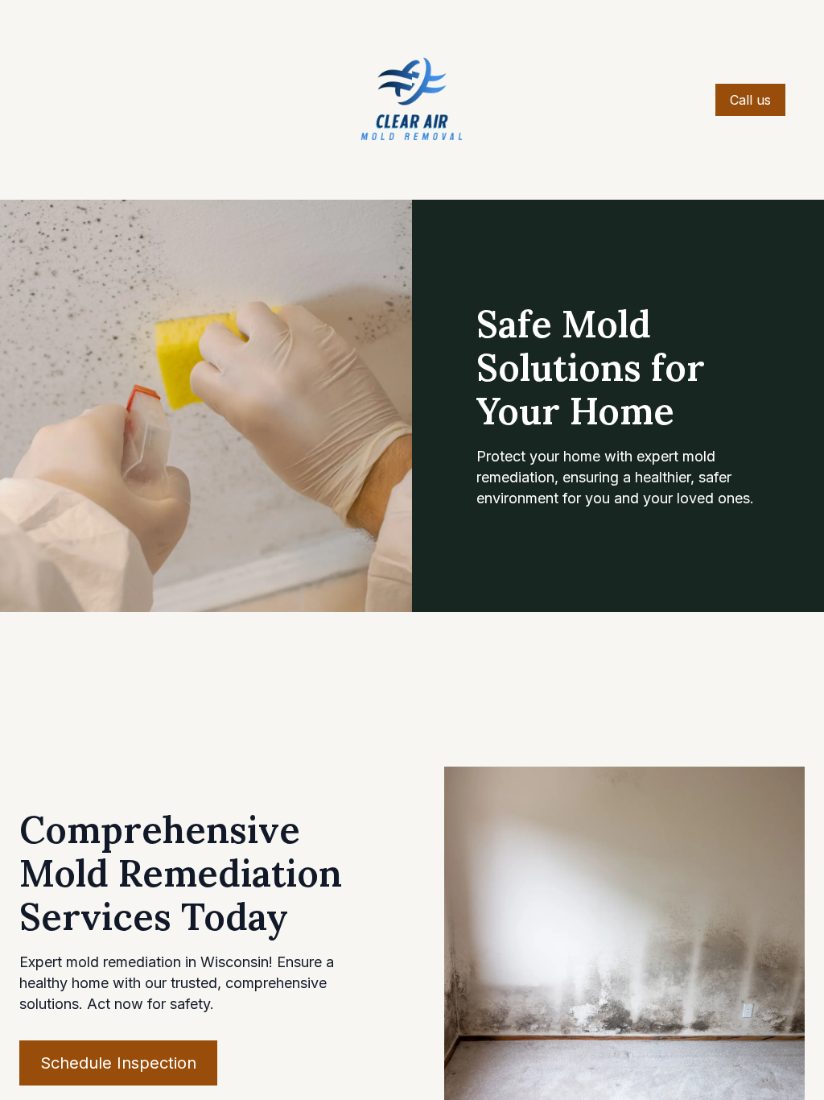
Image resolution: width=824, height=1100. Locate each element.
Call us (750, 100)
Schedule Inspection (118, 1063)
